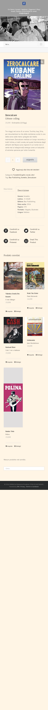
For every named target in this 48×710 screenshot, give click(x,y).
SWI (18, 486)
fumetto (24, 177)
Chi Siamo (11, 9)
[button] (41, 61)
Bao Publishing (14, 177)
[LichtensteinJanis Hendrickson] (34, 326)
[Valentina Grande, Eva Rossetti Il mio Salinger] (13, 276)
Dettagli (18, 311)
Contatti (17, 9)
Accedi (13, 11)
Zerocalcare (32, 177)
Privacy (22, 486)
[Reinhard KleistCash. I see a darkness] (13, 330)
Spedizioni (24, 9)
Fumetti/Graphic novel (21, 175)
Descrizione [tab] (8, 189)
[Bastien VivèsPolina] (13, 397)
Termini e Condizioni (32, 486)
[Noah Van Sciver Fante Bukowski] (34, 275)
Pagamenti (32, 9)
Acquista (30, 160)
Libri (32, 175)
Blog (38, 9)
